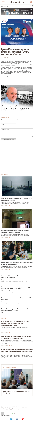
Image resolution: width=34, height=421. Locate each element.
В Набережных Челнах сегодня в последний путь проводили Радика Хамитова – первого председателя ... (16, 291)
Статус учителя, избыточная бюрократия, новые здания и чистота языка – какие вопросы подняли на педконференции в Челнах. (17, 356)
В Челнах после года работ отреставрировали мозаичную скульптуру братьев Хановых (17, 263)
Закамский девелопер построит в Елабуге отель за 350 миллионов (16, 298)
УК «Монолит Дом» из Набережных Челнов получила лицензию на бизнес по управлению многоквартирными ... (15, 235)
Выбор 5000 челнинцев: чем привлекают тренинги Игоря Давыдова (16, 392)
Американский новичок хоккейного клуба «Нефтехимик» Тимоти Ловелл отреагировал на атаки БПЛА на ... (15, 280)
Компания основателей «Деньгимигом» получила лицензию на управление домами (15, 231)
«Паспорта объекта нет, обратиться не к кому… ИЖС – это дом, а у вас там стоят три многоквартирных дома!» (15, 323)
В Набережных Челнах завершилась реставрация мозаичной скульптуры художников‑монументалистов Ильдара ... (16, 267)
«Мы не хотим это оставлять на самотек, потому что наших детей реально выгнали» (16, 337)
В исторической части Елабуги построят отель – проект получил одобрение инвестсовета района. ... (15, 302)
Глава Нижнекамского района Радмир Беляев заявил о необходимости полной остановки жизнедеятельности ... (15, 203)
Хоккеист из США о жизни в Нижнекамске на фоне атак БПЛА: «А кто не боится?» (16, 277)
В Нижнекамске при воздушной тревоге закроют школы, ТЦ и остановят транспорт (17, 199)
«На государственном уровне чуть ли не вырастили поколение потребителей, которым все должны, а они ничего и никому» (17, 351)
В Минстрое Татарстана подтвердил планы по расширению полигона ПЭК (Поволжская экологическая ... (16, 313)
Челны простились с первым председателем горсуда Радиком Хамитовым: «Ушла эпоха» (15, 287)
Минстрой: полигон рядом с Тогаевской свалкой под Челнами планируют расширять (15, 309)
